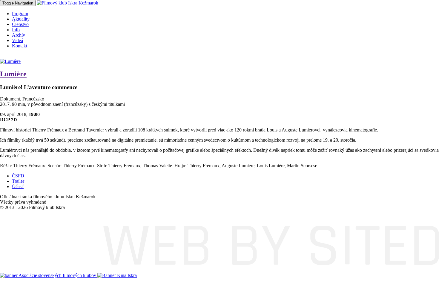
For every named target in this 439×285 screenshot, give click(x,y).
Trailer (18, 181)
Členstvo (20, 24)
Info (16, 29)
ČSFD (18, 175)
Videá (17, 40)
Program (20, 13)
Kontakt (19, 45)
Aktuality (21, 18)
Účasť (18, 186)
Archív (18, 35)
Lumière (13, 74)
